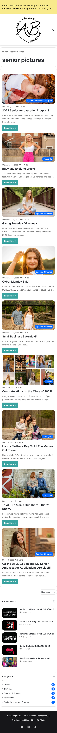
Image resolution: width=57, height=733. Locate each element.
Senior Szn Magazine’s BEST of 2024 (37, 634)
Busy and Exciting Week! (18, 168)
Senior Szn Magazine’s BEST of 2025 (37, 609)
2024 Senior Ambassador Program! (25, 110)
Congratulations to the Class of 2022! (27, 391)
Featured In (9, 698)
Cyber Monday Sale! (15, 281)
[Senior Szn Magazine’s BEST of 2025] (9, 613)
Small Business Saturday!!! (19, 336)
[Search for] (53, 31)
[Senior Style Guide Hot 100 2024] (9, 650)
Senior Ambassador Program (16, 702)
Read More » (10, 128)
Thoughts (8, 689)
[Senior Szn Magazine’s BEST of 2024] (9, 637)
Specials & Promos (12, 693)
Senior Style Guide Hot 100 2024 (35, 646)
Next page (45, 592)
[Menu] (3, 31)
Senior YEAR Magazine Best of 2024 (36, 621)
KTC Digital (40, 720)
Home (7, 52)
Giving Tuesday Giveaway (19, 223)
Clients (7, 684)
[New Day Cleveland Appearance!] (9, 662)
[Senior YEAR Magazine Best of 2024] (9, 625)
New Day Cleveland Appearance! (35, 658)
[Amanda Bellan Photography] (28, 29)
